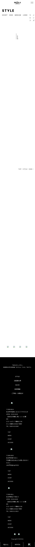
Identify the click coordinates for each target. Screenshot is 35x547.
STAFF (10, 439)
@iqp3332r (15, 465)
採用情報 (17, 389)
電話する (5, 544)
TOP (17, 86)
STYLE (17, 377)
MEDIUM (18, 15)
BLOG (18, 385)
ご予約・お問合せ (17, 393)
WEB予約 (17, 544)
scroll (18, 37)
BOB (11, 15)
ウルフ (30, 17)
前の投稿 (9, 83)
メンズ (34, 17)
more (17, 339)
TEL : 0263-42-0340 (12, 426)
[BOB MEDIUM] (26, 142)
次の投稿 (26, 89)
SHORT (5, 15)
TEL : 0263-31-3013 (12, 511)
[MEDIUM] (26, 116)
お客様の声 (17, 381)
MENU (9, 435)
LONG (25, 15)
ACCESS (10, 442)
